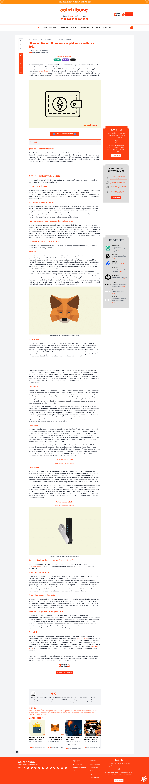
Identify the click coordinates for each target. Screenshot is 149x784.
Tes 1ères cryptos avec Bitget (64, 460)
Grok (73, 60)
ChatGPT (57, 60)
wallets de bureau (45, 71)
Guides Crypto (84, 28)
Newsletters (107, 28)
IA (92, 28)
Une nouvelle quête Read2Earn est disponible (74, 2)
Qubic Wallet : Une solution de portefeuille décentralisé (72, 738)
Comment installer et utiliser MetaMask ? (55, 738)
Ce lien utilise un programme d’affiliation (64, 463)
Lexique (98, 28)
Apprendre (37, 53)
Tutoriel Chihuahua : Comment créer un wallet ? (91, 738)
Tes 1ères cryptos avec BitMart (64, 502)
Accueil (31, 39)
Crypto (36, 39)
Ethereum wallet (35, 566)
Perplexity (65, 60)
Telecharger (116, 197)
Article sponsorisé (71, 744)
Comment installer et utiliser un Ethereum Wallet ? (36, 738)
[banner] (65, 168)
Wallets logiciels (65, 39)
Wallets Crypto (54, 39)
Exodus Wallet (82, 638)
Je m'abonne (116, 156)
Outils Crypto (44, 39)
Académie (73, 28)
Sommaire (34, 142)
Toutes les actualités (49, 28)
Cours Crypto (63, 28)
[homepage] (35, 27)
